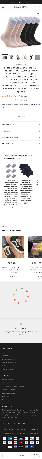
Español (33, 429)
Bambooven (21, 64)
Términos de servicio (8, 359)
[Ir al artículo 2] (11, 57)
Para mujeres (6, 383)
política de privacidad (9, 362)
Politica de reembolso (9, 366)
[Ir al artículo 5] (31, 57)
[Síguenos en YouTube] (24, 423)
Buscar (4, 352)
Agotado (21, 116)
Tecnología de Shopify (29, 434)
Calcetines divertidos (8, 393)
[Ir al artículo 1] (5, 57)
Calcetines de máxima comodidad (13, 386)
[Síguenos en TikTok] (30, 423)
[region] (21, 329)
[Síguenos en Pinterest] (19, 423)
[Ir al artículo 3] (18, 57)
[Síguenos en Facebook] (3, 423)
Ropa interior (6, 396)
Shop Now (13, 276)
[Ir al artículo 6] (37, 57)
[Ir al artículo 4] (24, 57)
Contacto (5, 356)
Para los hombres (7, 379)
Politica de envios (7, 369)
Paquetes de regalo (8, 390)
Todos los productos (8, 400)
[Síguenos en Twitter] (8, 423)
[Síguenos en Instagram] (14, 423)
